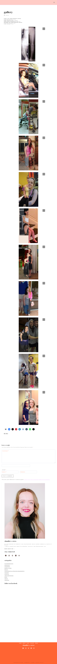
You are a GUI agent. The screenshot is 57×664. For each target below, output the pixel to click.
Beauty (6, 569)
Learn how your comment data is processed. (37, 479)
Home (20, 643)
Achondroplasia (9, 563)
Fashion (7, 572)
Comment (5, 451)
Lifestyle (7, 574)
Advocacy (7, 565)
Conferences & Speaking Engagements (14, 571)
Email (4, 470)
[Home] (4, 15)
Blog (28, 643)
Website (23, 472)
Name (4, 472)
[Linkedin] (31, 648)
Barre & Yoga (8, 568)
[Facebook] (23, 648)
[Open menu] (54, 2)
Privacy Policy (40, 662)
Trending (7, 580)
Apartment (7, 566)
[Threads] (28, 648)
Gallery (32, 643)
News (6, 577)
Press (36, 643)
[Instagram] (26, 648)
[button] (44, 28)
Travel (6, 578)
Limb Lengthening (9, 575)
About (24, 643)
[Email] (34, 648)
